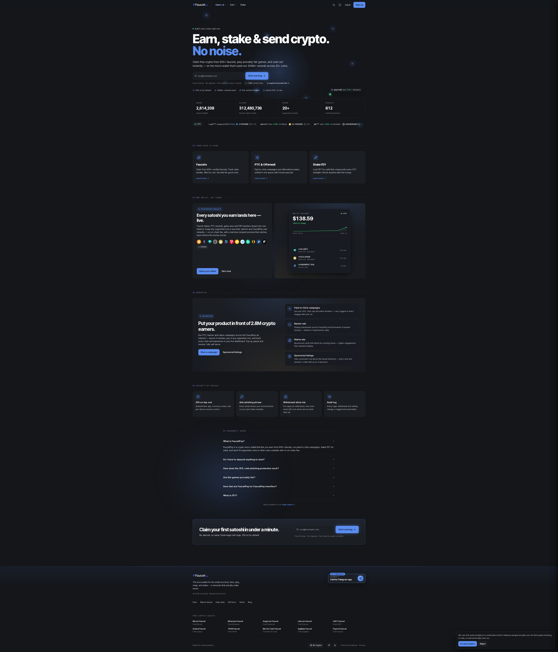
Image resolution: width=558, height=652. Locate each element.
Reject (482, 644)
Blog (250, 602)
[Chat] (339, 4)
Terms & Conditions (349, 645)
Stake (243, 5)
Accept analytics (467, 644)
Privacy (362, 645)
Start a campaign (209, 352)
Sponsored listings (232, 352)
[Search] (333, 4)
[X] (335, 645)
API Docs (232, 602)
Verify (242, 602)
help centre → (288, 504)
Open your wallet (207, 271)
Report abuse (206, 602)
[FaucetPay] (201, 5)
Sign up (359, 5)
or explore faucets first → (278, 83)
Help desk (220, 602)
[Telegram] (329, 645)
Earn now (226, 271)
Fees (195, 602)
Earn (232, 5)
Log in (348, 5)
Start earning (255, 75)
